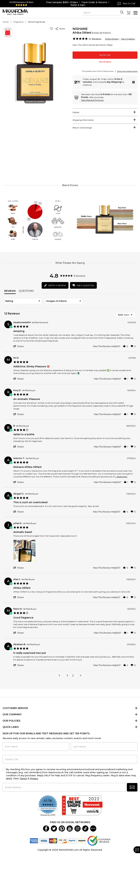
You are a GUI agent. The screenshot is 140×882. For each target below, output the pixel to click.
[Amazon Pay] (82, 840)
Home (6, 22)
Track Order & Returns (94, 2)
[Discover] (63, 840)
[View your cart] (128, 13)
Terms (23, 778)
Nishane (80, 29)
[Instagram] (77, 828)
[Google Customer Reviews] (98, 840)
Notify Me (105, 55)
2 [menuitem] (73, 675)
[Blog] (93, 828)
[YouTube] (70, 828)
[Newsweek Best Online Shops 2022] (81, 805)
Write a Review (112, 39)
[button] (52, 28)
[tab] (105, 112)
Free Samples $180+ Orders (62, 2)
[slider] (70, 159)
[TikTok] (85, 828)
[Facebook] (46, 828)
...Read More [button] (121, 476)
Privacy (34, 778)
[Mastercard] (53, 840)
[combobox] (23, 301)
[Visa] (43, 840)
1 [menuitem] (67, 675)
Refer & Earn (78, 5)
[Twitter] (54, 828)
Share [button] (61, 28)
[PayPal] (72, 840)
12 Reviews (95, 39)
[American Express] (34, 840)
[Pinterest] (62, 828)
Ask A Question (128, 39)
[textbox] (134, 316)
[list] (74, 552)
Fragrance (18, 22)
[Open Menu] (135, 13)
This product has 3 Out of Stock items (98, 71)
